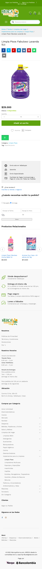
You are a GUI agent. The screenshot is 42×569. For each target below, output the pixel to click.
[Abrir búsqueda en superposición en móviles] (25, 22)
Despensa (5, 423)
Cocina (5, 450)
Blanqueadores (8, 444)
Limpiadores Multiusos (12, 462)
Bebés (36, 538)
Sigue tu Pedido (7, 506)
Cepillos (7, 471)
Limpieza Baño (8, 436)
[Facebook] (2, 518)
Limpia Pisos (13, 143)
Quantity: (4, 114)
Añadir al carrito (21, 123)
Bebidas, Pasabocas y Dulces (12, 426)
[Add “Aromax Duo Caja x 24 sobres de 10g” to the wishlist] (36, 252)
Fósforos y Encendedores (12, 483)
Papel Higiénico (8, 447)
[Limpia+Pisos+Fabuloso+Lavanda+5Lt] (9, 50)
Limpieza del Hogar (8, 432)
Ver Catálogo (22, 4)
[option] (11, 249)
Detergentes (7, 439)
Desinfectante (10, 145)
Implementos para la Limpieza (13, 456)
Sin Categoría (6, 494)
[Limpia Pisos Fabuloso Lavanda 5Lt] (4, 50)
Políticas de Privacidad (10, 336)
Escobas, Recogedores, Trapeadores (17, 474)
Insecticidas (9, 468)
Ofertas (4, 538)
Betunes (7, 480)
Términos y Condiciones (10, 339)
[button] (26, 130)
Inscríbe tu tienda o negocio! (12, 189)
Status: (4, 110)
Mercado (5, 418)
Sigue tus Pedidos (11, 2)
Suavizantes (7, 441)
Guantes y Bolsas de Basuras (15, 477)
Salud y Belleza (7, 429)
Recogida (6, 203)
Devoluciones (6, 342)
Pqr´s (4, 345)
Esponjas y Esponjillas (12, 465)
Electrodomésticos (8, 412)
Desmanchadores (9, 453)
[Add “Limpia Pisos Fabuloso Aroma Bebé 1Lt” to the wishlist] (15, 252)
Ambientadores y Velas (11, 486)
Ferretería (5, 492)
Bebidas (4, 540)
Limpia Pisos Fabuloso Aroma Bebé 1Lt (9, 256)
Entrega (14, 203)
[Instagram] (6, 517)
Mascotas (5, 489)
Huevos (4, 415)
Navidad (4, 421)
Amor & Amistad (7, 409)
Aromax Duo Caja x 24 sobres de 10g (30, 256)
